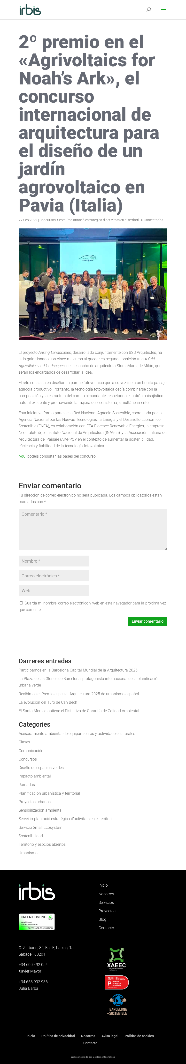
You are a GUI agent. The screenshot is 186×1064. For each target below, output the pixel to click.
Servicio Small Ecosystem (40, 827)
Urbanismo (28, 853)
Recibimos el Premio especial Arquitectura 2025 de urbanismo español (79, 694)
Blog (102, 919)
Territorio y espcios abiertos (42, 844)
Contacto (106, 928)
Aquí (22, 456)
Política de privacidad (58, 1036)
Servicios (106, 902)
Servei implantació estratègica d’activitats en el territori (98, 220)
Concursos (47, 220)
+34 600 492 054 (33, 964)
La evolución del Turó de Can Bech (48, 702)
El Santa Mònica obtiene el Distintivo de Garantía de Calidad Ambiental (79, 711)
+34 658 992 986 (33, 982)
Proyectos (107, 911)
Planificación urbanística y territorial (49, 793)
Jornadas (27, 784)
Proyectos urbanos (35, 802)
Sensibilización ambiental (40, 810)
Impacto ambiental (35, 776)
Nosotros (106, 894)
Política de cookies (139, 1036)
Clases (24, 742)
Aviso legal (109, 1036)
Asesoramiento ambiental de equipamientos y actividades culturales (77, 733)
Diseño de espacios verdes (41, 767)
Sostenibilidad (31, 836)
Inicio (103, 885)
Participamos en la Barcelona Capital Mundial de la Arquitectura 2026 (78, 670)
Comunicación (31, 750)
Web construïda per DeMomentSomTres (93, 1057)
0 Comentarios (152, 220)
